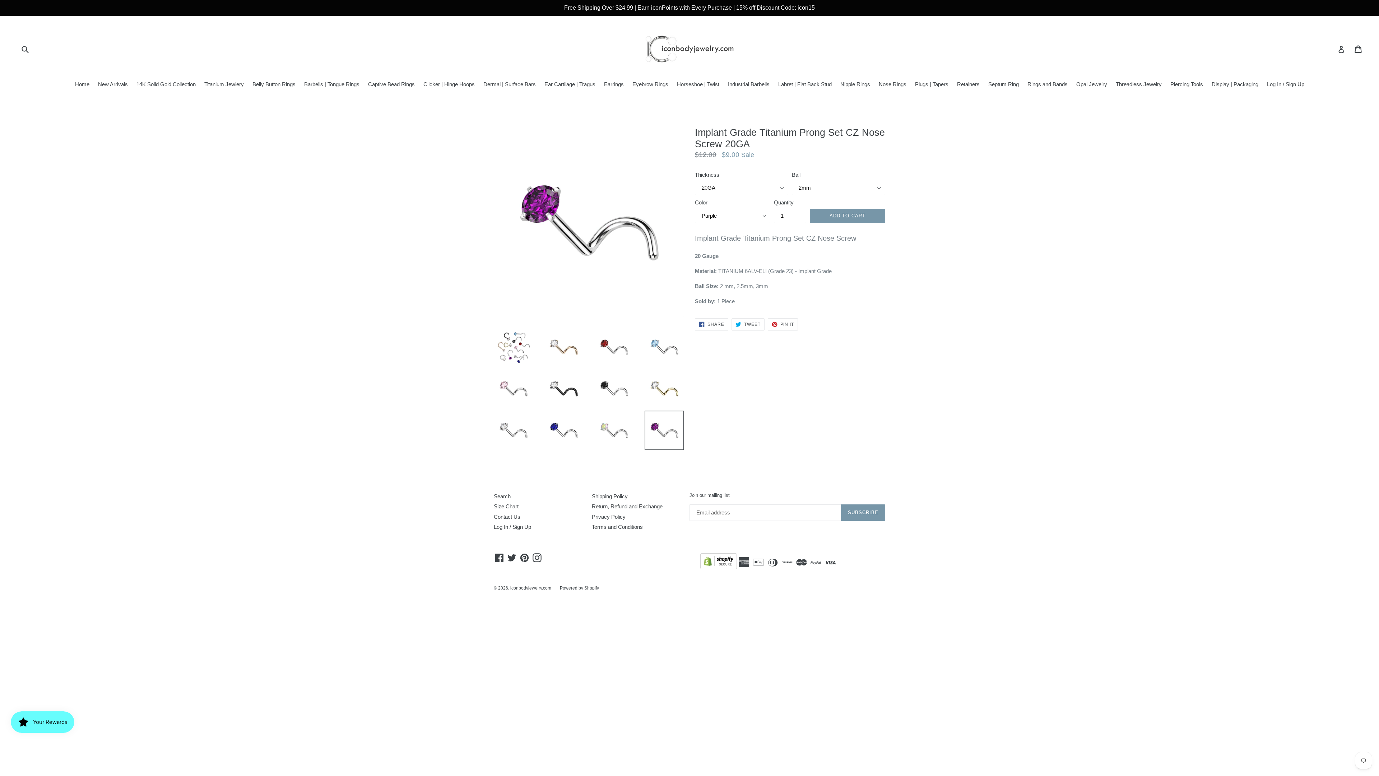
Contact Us (507, 517)
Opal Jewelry (1091, 84)
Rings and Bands (1047, 84)
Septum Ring (1003, 84)
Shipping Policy (610, 496)
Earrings (614, 84)
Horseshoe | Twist (698, 84)
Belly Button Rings (274, 84)
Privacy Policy (609, 517)
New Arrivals (113, 84)
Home (82, 84)
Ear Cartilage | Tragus (569, 84)
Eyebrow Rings (650, 84)
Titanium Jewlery (224, 84)
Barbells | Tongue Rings (331, 84)
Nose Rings (892, 84)
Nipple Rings (855, 84)
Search (502, 496)
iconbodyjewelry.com (530, 588)
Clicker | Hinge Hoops (449, 84)
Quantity (784, 202)
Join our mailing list (710, 495)
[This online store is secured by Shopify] (718, 562)
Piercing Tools (1186, 84)
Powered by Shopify (579, 588)
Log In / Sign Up (1285, 84)
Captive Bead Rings (391, 84)
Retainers (968, 84)
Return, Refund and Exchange (627, 506)
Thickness (707, 175)
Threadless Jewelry (1139, 84)
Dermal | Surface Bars (509, 84)
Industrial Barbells (749, 84)
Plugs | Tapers (931, 84)
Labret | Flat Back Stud (805, 84)
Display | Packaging (1235, 84)
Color (701, 202)
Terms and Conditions (617, 527)
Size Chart (506, 506)
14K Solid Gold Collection (166, 84)
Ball (796, 175)
